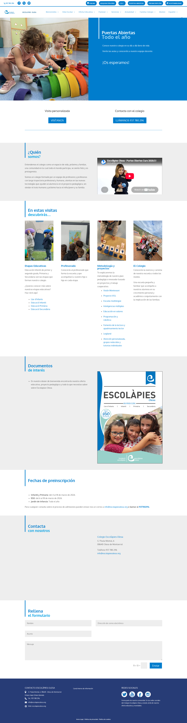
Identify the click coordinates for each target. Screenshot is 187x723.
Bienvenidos (51, 12)
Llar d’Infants (37, 299)
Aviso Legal (79, 719)
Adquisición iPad (107, 3)
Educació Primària (39, 306)
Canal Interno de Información (83, 689)
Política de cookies (105, 719)
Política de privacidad (91, 719)
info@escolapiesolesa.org (116, 507)
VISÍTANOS (57, 120)
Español (172, 12)
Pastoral (102, 12)
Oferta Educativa (86, 12)
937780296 (144, 507)
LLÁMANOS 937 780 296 (130, 120)
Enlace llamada (39, 695)
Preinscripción (155, 3)
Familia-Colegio (146, 12)
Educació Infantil (38, 302)
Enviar (155, 665)
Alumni (162, 12)
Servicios (115, 12)
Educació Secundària (40, 309)
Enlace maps (29, 695)
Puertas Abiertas (136, 3)
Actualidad (129, 12)
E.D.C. (122, 3)
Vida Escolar (67, 12)
